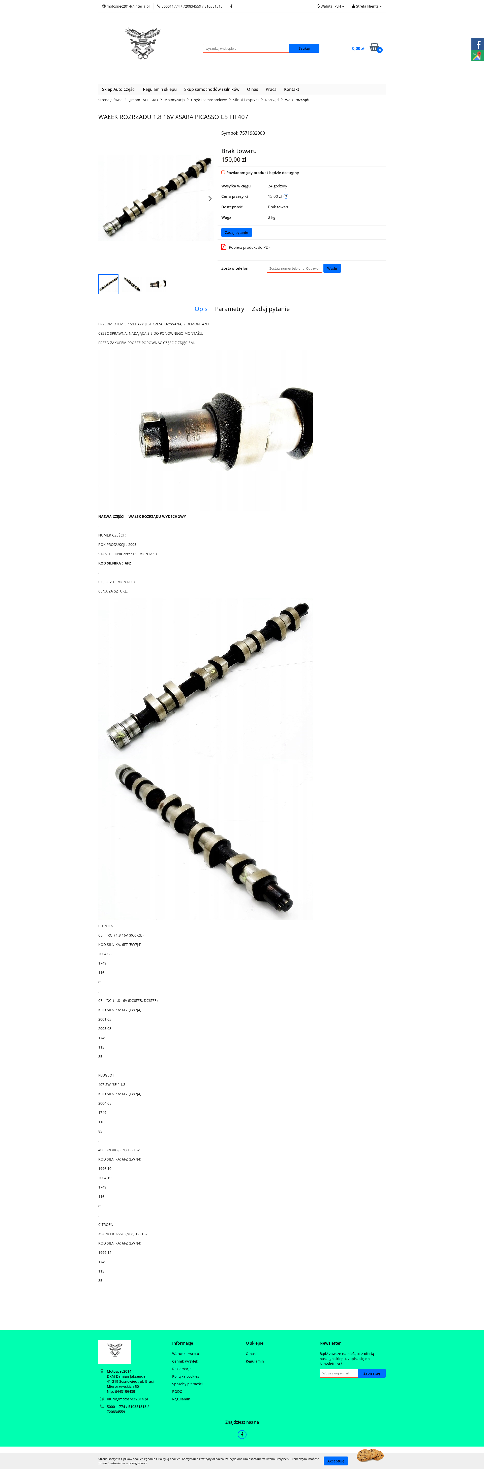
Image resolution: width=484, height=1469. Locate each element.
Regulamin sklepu (160, 89)
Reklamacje (182, 1368)
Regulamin (181, 1399)
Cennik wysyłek (185, 1361)
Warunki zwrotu (185, 1353)
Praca (271, 89)
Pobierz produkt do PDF (249, 247)
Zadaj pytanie (236, 232)
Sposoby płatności (187, 1383)
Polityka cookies (185, 1376)
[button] (182, 1343)
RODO (177, 1391)
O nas (252, 89)
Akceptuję (335, 1460)
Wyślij (332, 268)
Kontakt (291, 89)
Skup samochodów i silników (211, 89)
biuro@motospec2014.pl (127, 1399)
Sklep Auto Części (118, 89)
